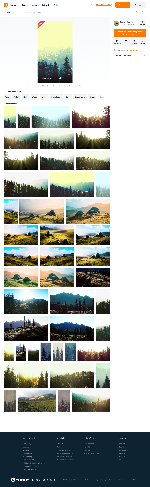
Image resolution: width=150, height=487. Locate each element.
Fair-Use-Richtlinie (131, 480)
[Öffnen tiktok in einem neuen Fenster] (47, 480)
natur (101, 97)
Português (123, 450)
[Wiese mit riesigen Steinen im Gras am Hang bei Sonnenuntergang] (11, 211)
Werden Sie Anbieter (91, 453)
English (122, 444)
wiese (34, 97)
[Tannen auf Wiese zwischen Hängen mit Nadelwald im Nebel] (103, 301)
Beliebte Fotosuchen (64, 457)
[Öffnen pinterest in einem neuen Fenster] (44, 480)
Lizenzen (60, 444)
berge (68, 97)
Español (122, 447)
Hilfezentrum (89, 444)
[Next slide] (106, 97)
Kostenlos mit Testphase (130, 32)
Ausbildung (27, 457)
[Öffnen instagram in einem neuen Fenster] (37, 480)
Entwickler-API (28, 460)
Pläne (93, 5)
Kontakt (87, 447)
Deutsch (122, 453)
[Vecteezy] (6, 5)
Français (122, 457)
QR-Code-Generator (30, 469)
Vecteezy (26, 447)
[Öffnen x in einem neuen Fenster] (51, 480)
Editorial (45, 5)
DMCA (59, 447)
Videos (34, 5)
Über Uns (87, 450)
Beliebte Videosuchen (65, 460)
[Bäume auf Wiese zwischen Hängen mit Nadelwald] (93, 277)
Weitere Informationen (123, 55)
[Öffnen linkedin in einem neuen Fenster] (40, 480)
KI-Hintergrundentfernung (33, 466)
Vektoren (13, 5)
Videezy (26, 450)
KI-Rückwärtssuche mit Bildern (34, 463)
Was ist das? (133, 50)
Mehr (56, 5)
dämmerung (80, 97)
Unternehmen (28, 453)
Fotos (24, 5)
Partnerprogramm (63, 450)
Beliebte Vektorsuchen (65, 453)
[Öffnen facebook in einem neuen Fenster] (33, 480)
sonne (92, 97)
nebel (16, 97)
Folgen (142, 24)
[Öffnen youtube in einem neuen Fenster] (54, 480)
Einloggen (139, 5)
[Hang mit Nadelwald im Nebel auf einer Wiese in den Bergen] (10, 117)
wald (7, 97)
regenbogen (56, 97)
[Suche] (137, 12)
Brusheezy (27, 444)
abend (44, 97)
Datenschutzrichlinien (116, 480)
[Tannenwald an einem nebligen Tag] (33, 352)
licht (25, 97)
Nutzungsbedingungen (99, 480)
